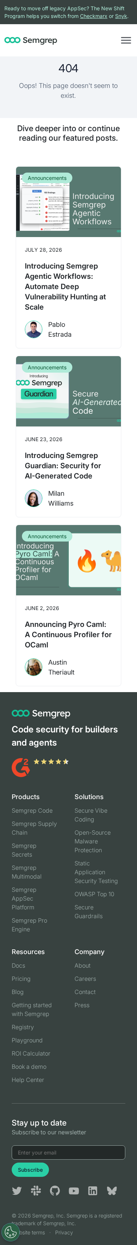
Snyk (121, 16)
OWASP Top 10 (94, 894)
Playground (27, 1040)
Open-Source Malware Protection (93, 841)
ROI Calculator (31, 1053)
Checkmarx (93, 16)
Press (82, 1005)
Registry (23, 1027)
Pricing (21, 978)
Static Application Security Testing (96, 872)
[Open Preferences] (10, 1232)
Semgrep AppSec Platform (24, 898)
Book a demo (29, 1066)
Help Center (28, 1079)
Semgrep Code (32, 810)
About (83, 965)
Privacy (64, 1232)
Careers (85, 978)
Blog (18, 991)
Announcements (47, 178)
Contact (85, 991)
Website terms (28, 1232)
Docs (18, 965)
